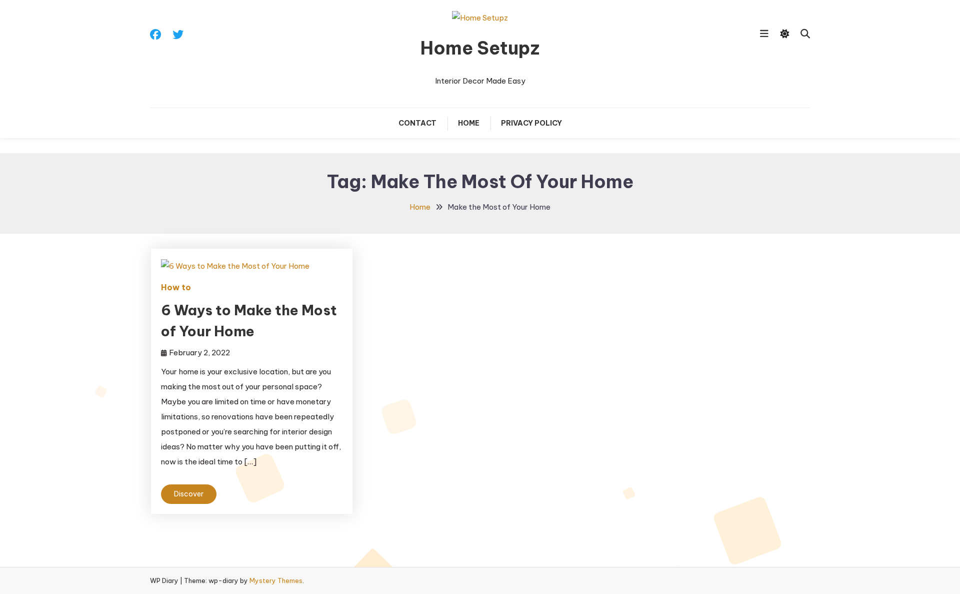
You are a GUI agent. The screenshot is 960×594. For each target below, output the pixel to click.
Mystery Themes (276, 580)
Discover (189, 493)
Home (469, 123)
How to (176, 287)
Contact (417, 123)
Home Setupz (480, 48)
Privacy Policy (531, 123)
